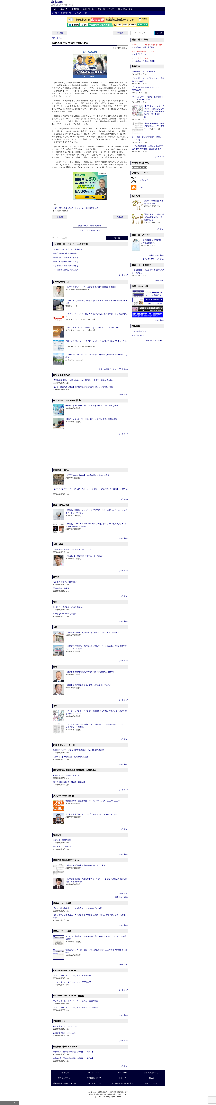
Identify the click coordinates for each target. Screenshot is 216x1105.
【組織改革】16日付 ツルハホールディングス (72, 549)
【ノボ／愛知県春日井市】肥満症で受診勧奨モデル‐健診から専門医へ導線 (83, 387)
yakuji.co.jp (92, 1092)
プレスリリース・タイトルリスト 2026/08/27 (72, 982)
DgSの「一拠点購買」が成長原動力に (68, 249)
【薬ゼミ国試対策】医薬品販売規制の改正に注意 (85, 865)
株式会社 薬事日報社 (107, 1094)
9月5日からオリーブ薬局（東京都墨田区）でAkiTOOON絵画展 (78, 750)
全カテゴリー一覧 (80, 13)
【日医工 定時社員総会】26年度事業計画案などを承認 (87, 475)
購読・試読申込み (151, 1073)
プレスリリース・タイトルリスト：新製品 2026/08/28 (75, 1001)
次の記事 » (121, 33)
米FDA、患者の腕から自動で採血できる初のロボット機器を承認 (91, 406)
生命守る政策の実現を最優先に (65, 253)
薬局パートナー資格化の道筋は (65, 262)
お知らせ (122, 1078)
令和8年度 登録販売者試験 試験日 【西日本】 (73, 1052)
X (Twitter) (144, 180)
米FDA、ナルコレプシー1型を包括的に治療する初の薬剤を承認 (91, 419)
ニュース (64, 9)
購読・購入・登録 (125, 9)
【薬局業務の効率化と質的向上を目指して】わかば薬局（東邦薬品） (93, 632)
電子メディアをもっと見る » (153, 259)
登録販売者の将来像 (61, 588)
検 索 (117, 238)
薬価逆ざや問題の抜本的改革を (65, 257)
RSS (142, 188)
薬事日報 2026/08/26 (62, 847)
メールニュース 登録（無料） (144, 61)
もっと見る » (123, 275)
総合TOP (55, 13)
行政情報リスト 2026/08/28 (64, 1026)
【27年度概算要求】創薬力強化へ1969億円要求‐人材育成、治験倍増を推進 (83, 380)
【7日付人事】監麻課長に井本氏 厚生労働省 (83, 556)
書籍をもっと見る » (156, 255)
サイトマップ (93, 1073)
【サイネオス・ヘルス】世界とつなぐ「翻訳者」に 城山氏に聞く (92, 328)
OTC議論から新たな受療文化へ (66, 270)
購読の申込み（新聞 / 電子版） (90, 226)
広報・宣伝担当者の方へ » (154, 340)
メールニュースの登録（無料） (90, 230)
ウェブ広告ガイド (139, 331)
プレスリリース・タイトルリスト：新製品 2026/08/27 (75, 1007)
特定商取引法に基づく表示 (122, 1083)
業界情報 (75, 9)
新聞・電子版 (88, 9)
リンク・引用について (94, 1083)
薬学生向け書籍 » (121, 897)
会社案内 (65, 1073)
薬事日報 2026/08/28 (62, 840)
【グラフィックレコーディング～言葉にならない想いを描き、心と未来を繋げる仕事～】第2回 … (154, 111)
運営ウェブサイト (65, 1078)
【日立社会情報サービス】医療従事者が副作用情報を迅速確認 (90, 287)
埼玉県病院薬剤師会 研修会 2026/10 (69, 782)
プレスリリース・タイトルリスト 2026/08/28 (72, 976)
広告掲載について (94, 1078)
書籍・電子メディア (106, 9)
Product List (122, 1073)
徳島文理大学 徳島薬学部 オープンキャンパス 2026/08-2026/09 (92, 801)
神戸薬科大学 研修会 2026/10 (66, 775)
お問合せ (151, 1078)
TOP (54, 9)
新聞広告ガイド (138, 335)
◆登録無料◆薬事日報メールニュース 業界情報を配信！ (76, 208)
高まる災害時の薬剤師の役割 (64, 582)
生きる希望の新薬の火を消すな (65, 266)
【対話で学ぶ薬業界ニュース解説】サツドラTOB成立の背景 (77, 908)
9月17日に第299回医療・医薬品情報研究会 (70, 757)
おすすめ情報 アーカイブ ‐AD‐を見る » (113, 369)
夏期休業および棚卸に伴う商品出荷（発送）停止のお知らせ (154, 217)
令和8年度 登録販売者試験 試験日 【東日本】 (73, 1058)
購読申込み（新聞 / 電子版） (143, 47)
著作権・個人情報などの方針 (65, 1083)
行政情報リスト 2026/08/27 (64, 1033)
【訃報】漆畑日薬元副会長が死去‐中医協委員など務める (88, 685)
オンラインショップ (140, 54)
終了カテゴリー (151, 1083)
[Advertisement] (90, 452)
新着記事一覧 (66, 13)
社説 (59, 38)
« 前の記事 (59, 33)
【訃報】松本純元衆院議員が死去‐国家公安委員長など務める (90, 672)
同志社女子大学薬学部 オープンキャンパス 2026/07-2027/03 (91, 814)
